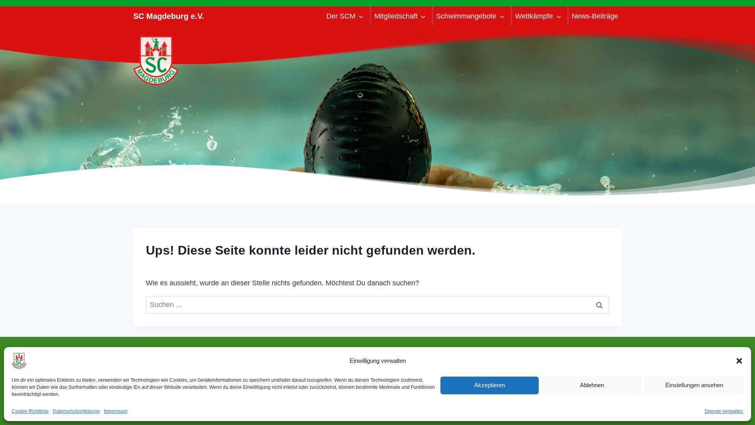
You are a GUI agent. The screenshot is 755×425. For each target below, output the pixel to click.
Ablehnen (592, 385)
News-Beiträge (595, 16)
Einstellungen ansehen (694, 385)
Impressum (115, 411)
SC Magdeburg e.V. (168, 16)
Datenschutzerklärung (76, 411)
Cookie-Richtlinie (30, 411)
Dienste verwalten (724, 411)
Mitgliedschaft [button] (396, 16)
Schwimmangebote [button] (466, 16)
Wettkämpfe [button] (534, 16)
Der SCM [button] (340, 16)
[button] (739, 361)
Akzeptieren (489, 385)
